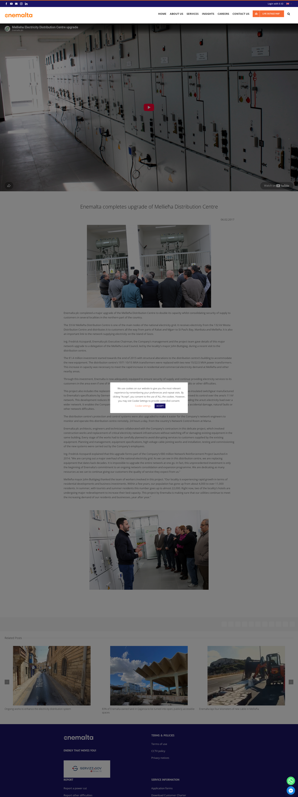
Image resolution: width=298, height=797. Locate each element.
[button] (288, 13)
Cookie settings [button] (143, 405)
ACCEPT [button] (160, 405)
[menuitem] (289, 4)
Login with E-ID (275, 3)
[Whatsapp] (291, 781)
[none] (289, 4)
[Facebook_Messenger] (291, 790)
